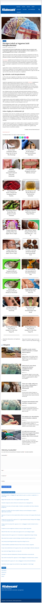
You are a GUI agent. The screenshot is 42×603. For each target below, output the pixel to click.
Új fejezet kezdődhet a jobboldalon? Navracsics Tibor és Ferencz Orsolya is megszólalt (18, 544)
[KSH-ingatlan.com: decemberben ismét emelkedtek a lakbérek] (11, 415)
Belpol (28, 6)
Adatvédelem (4, 570)
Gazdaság (19, 9)
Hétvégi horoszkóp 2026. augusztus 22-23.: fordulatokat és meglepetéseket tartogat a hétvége (19, 534)
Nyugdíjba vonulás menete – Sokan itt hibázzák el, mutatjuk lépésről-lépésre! (30, 350)
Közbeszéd (10, 47)
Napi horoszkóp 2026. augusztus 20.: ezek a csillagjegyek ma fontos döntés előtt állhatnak (18, 560)
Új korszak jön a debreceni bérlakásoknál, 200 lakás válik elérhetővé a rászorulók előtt (18, 554)
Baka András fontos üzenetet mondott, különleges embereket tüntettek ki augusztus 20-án (18, 538)
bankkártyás (5, 59)
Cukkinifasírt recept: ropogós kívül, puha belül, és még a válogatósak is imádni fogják (17, 564)
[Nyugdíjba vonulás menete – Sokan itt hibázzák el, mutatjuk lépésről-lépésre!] (11, 348)
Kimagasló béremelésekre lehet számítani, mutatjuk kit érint (30, 402)
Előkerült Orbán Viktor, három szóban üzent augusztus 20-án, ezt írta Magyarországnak (18, 531)
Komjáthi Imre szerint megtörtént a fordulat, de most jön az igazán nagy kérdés (16, 528)
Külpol (23, 6)
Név (3, 470)
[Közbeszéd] (9, 9)
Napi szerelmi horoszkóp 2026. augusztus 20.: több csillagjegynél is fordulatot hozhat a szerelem (20, 557)
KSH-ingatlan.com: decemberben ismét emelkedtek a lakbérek (30, 417)
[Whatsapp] (22, 137)
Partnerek (3, 574)
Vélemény (19, 12)
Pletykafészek (31, 9)
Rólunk (3, 576)
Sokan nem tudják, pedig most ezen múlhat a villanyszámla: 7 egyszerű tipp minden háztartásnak (30, 386)
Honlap (3, 481)
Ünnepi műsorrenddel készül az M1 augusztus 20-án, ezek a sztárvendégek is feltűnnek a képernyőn (20, 547)
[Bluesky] (20, 137)
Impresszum (4, 572)
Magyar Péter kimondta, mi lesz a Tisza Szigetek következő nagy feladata (15, 499)
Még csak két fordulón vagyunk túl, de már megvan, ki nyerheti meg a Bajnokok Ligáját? (30, 340)
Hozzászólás (4, 455)
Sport (33, 6)
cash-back (30, 82)
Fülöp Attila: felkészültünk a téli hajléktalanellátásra (11, 339)
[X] (18, 137)
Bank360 (14, 47)
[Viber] (25, 137)
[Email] (27, 137)
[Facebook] (15, 137)
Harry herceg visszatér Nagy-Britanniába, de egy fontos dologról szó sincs (15, 541)
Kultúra (25, 9)
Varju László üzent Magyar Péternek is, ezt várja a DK (11, 551)
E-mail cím (4, 475)
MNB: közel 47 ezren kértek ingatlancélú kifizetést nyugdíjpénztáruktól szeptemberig (29, 368)
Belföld (18, 6)
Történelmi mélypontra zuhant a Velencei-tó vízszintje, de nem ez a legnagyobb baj (17, 502)
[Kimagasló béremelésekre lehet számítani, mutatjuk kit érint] (11, 400)
